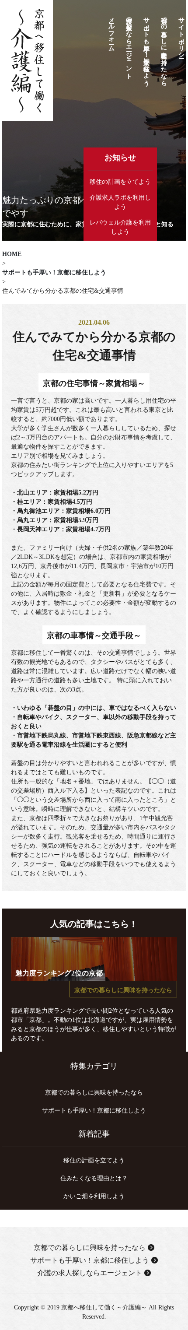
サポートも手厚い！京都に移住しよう (146, 47)
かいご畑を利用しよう (94, 1196)
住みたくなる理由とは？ (94, 1178)
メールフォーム (111, 30)
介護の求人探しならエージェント (128, 44)
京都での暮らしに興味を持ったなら (163, 48)
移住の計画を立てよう (120, 182)
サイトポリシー (181, 34)
